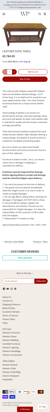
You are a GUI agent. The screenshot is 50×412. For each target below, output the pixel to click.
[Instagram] (11, 288)
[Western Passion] (25, 14)
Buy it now (25, 79)
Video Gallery (8, 361)
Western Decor (9, 336)
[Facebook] (4, 288)
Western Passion (25, 403)
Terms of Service (10, 315)
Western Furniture (11, 332)
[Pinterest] (15, 288)
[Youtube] (8, 288)
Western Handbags (11, 351)
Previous (37, 241)
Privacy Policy (8, 319)
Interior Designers (11, 376)
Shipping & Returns (11, 304)
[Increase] (14, 71)
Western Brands (10, 365)
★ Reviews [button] (25, 409)
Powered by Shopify (10, 405)
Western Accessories (12, 355)
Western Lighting (10, 347)
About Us (6, 297)
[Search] (39, 14)
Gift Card (6, 329)
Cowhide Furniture (11, 344)
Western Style (9, 368)
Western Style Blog (11, 372)
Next (45, 241)
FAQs (5, 323)
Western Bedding (10, 340)
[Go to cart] (44, 14)
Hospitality (7, 379)
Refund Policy (8, 308)
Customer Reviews (11, 312)
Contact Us (7, 301)
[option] (25, 34)
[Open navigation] (3, 14)
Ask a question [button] (25, 258)
